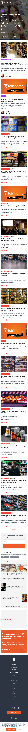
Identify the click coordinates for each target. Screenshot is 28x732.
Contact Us (13, 712)
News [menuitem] (14, 698)
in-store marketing (5, 134)
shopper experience (14, 556)
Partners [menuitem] (14, 696)
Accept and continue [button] (11, 729)
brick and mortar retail (6, 59)
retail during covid (5, 236)
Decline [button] (19, 729)
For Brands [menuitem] (14, 667)
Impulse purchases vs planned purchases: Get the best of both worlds (13, 64)
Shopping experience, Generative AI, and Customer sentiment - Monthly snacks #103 (13, 579)
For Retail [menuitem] (14, 669)
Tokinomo (4, 96)
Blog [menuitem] (14, 683)
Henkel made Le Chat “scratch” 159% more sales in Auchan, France (12, 137)
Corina (7, 75)
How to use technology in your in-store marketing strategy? (13, 309)
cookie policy (14, 726)
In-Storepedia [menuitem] (14, 685)
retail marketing (22, 554)
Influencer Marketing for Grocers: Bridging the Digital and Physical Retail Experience (16, 587)
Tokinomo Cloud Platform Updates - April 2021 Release (12, 100)
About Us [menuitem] (14, 693)
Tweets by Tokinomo (6, 619)
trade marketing (5, 271)
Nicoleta (7, 36)
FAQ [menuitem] (14, 688)
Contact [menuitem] (14, 701)
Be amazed (5, 649)
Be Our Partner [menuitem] (14, 672)
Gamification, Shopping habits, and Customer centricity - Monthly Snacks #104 (12, 574)
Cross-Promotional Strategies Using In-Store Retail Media (11, 598)
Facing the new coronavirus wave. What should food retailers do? (13, 481)
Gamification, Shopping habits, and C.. (14, 24)
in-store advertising (5, 374)
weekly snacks (14, 554)
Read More (4, 32)
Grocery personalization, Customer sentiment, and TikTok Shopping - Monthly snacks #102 (13, 605)
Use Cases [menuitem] (14, 677)
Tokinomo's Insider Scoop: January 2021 (13, 343)
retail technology (5, 306)
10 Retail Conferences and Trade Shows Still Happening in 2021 (13, 239)
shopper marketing (5, 168)
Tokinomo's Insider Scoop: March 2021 (13, 206)
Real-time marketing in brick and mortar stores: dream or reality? (13, 516)
